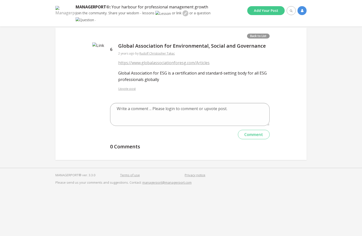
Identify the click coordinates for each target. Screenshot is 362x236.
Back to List (258, 36)
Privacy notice (195, 175)
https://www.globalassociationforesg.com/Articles (164, 62)
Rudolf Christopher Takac (157, 53)
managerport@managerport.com (167, 182)
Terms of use (130, 175)
